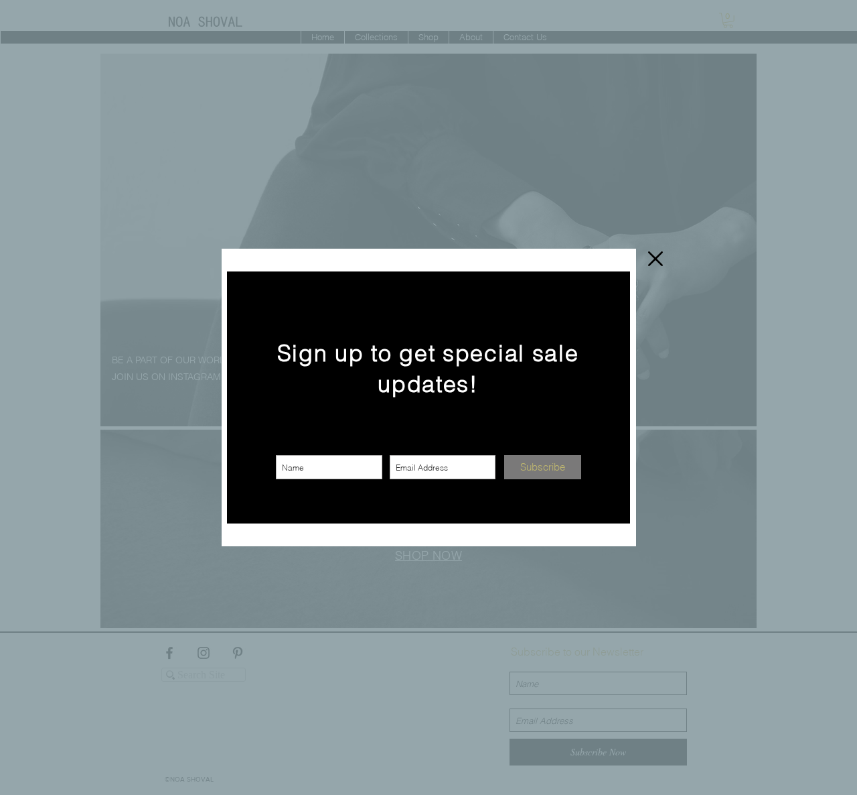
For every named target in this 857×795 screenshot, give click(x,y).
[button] (655, 258)
